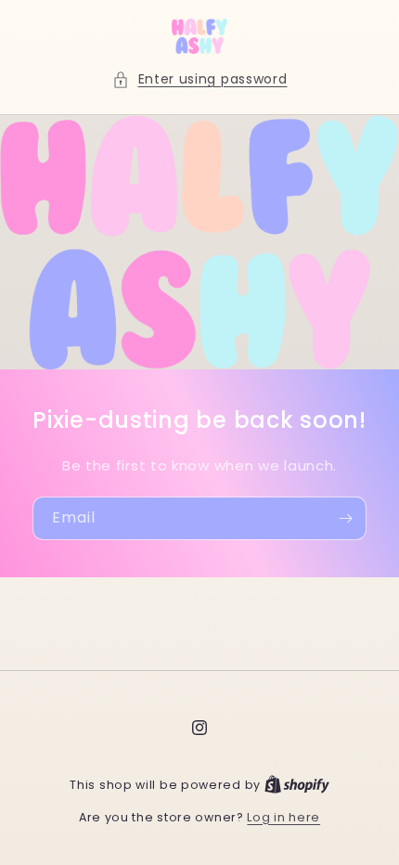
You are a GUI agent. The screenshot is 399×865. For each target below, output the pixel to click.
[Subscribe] (345, 518)
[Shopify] (296, 785)
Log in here (283, 817)
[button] (200, 79)
